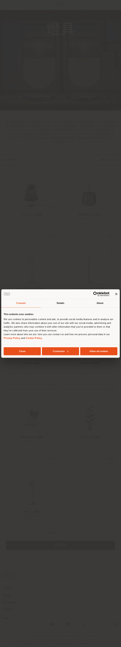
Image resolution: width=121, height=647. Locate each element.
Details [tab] (60, 303)
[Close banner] (116, 294)
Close (22, 351)
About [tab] (100, 303)
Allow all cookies (98, 351)
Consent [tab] (21, 303)
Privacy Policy (12, 338)
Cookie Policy (34, 338)
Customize (59, 351)
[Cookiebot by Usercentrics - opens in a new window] (95, 294)
